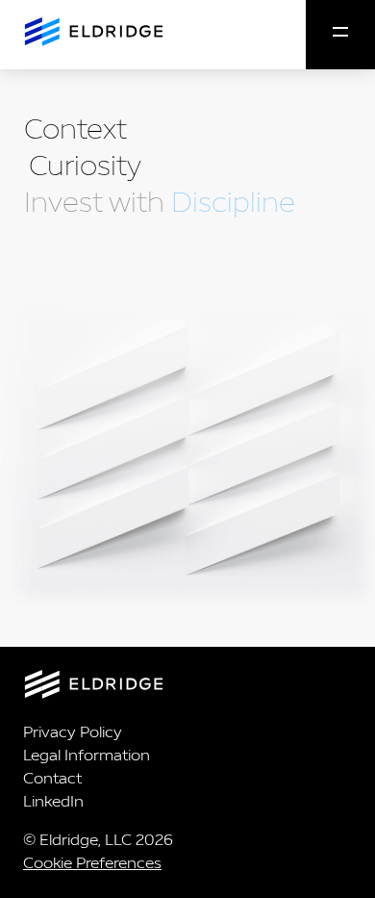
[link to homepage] (187, 688)
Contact (52, 778)
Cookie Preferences (92, 863)
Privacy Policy (72, 732)
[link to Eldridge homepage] (92, 33)
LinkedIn (53, 801)
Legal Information (86, 755)
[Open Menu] (340, 34)
